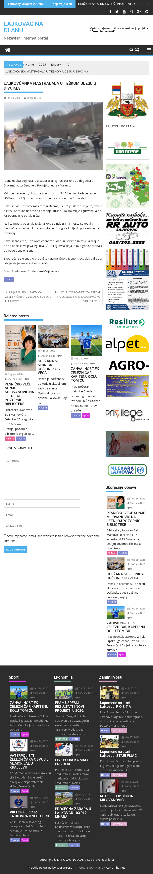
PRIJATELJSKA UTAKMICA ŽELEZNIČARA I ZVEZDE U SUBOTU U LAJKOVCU (28, 296)
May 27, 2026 (131, 737)
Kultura (10, 438)
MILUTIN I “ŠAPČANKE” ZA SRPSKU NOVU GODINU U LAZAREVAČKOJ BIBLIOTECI (78, 296)
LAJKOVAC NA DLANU (23, 27)
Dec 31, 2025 (85, 688)
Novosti (9, 279)
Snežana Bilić (34, 97)
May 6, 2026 (131, 781)
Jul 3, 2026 (130, 688)
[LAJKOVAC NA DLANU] (7, 49)
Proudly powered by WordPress (50, 867)
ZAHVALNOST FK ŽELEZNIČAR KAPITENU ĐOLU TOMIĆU (115, 4)
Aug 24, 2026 (80, 358)
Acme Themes (116, 867)
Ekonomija (61, 738)
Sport (86, 415)
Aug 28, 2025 (85, 745)
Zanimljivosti (119, 730)
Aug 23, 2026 (40, 798)
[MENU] (149, 49)
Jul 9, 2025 (84, 794)
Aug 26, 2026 (15, 374)
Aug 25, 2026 (47, 350)
